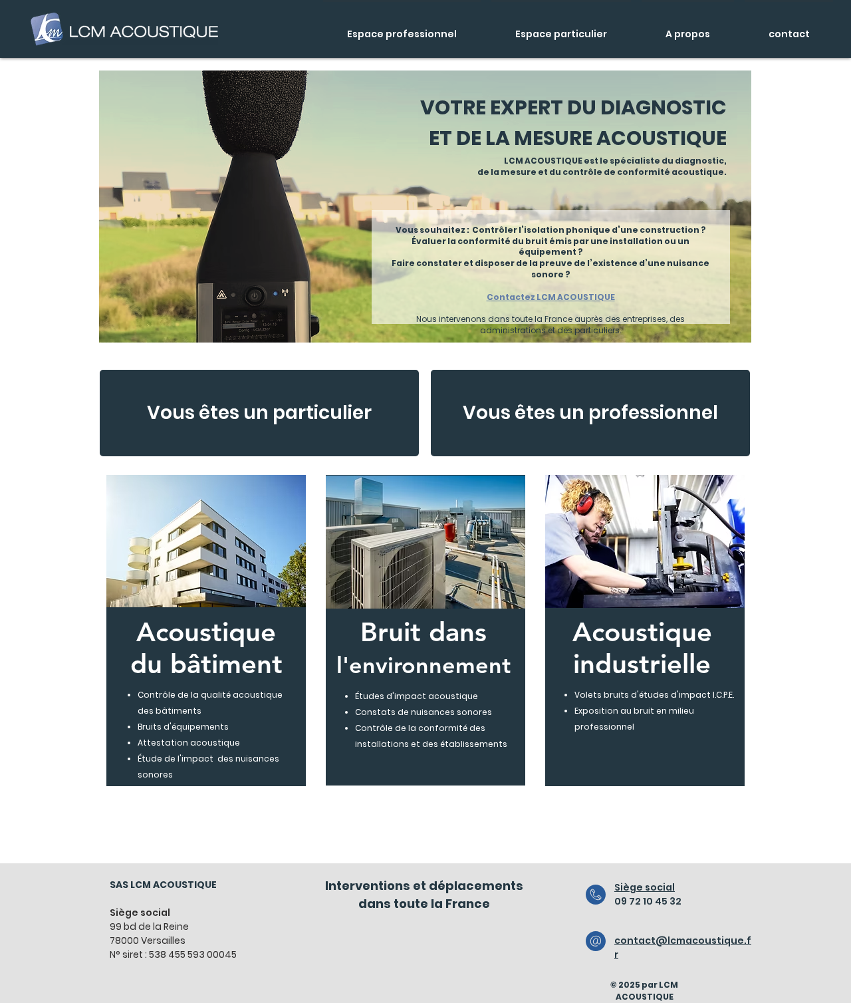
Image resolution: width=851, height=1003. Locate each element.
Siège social (644, 887)
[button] (206, 541)
